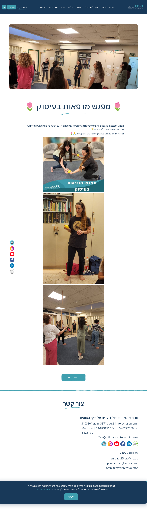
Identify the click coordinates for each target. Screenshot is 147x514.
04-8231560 (103, 428)
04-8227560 (126, 428)
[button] (111, 7)
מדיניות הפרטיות (43, 489)
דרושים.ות (53, 7)
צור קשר (42, 7)
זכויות (63, 7)
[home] (135, 7)
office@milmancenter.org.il (113, 437)
